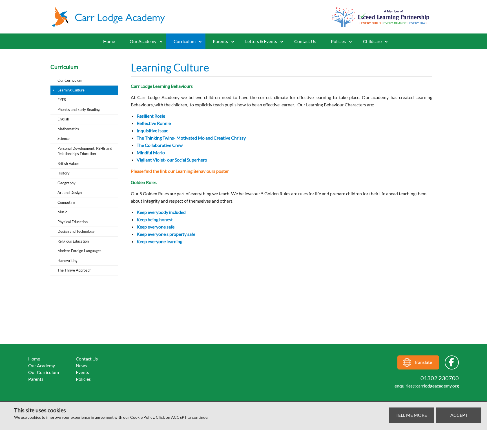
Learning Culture (71, 90)
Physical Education (72, 222)
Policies (338, 41)
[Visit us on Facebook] (452, 362)
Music (62, 212)
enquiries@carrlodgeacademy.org (427, 385)
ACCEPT (459, 415)
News (81, 365)
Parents (35, 379)
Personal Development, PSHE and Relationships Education (84, 151)
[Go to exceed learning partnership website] (381, 17)
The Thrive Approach (74, 270)
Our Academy (143, 41)
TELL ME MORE (411, 415)
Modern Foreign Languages (79, 250)
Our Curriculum (69, 80)
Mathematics (68, 129)
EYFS (61, 99)
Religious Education (73, 241)
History (63, 173)
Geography (66, 183)
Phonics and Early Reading (78, 109)
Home (109, 41)
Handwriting (67, 260)
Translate (423, 362)
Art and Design (69, 192)
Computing (66, 202)
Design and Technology (76, 231)
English (63, 119)
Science (63, 138)
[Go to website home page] (111, 17)
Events (82, 372)
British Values (68, 163)
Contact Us (305, 41)
